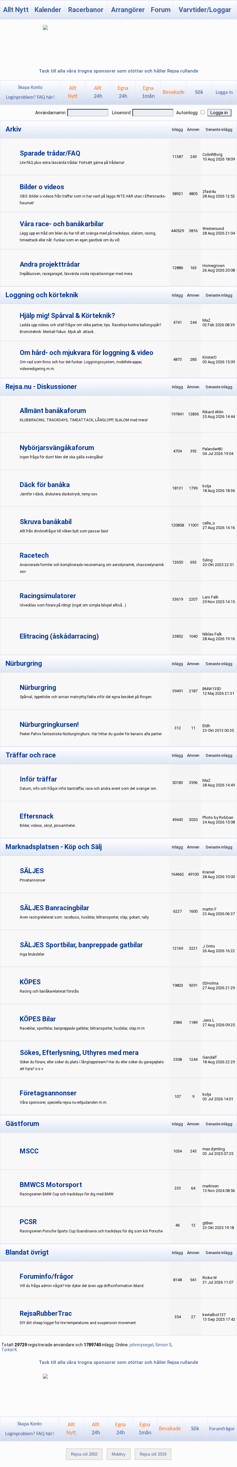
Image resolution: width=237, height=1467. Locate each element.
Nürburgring (38, 687)
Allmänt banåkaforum (53, 411)
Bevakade (174, 92)
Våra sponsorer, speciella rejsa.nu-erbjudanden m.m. (63, 1102)
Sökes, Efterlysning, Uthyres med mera (79, 1052)
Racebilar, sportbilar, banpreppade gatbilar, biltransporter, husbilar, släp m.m (82, 1028)
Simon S (163, 1344)
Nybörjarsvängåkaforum (57, 448)
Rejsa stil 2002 (84, 1454)
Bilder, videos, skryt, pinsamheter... (48, 825)
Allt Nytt (16, 10)
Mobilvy (119, 1454)
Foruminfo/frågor (46, 1276)
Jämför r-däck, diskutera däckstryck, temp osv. (59, 494)
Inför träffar (38, 779)
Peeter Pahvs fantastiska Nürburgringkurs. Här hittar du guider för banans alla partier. (91, 734)
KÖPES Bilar (38, 1019)
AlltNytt (72, 92)
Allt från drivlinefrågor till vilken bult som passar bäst (64, 531)
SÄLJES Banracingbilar (54, 908)
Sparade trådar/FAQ (50, 153)
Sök (199, 92)
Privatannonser (32, 880)
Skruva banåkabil (46, 522)
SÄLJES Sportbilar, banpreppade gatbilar (81, 945)
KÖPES (30, 982)
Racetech (34, 555)
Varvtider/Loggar (205, 10)
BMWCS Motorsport (51, 1185)
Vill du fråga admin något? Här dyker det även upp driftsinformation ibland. (82, 1286)
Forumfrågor (222, 1429)
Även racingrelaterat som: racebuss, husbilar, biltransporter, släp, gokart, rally (84, 917)
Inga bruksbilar (32, 954)
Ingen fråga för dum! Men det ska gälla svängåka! (61, 457)
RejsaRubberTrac (46, 1313)
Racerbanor (85, 10)
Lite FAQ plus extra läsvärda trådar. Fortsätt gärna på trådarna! (72, 162)
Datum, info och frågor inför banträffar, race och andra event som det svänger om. (88, 788)
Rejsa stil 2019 (153, 1454)
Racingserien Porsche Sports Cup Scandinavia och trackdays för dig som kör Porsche (91, 1231)
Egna (123, 92)
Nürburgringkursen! (49, 724)
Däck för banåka (45, 485)
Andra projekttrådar (50, 264)
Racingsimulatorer (48, 596)
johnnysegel (141, 1344)
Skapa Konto (30, 87)
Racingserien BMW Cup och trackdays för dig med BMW (67, 1194)
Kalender (48, 10)
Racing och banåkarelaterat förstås (49, 991)
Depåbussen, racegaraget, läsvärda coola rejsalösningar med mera (76, 274)
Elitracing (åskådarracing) (59, 636)
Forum (161, 10)
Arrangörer (128, 10)
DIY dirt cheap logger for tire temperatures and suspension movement (78, 1323)
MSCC (29, 1151)
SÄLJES (32, 871)
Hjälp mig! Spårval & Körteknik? (67, 315)
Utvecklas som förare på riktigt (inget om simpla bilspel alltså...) (73, 605)
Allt (98, 92)
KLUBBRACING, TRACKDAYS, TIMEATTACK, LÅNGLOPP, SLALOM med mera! (84, 420)
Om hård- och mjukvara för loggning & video (86, 352)
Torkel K (9, 1349)
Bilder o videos (42, 187)
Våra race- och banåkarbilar (62, 224)
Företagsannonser (48, 1093)
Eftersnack (37, 816)
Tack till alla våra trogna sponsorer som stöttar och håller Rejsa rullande (118, 71)
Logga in (224, 92)
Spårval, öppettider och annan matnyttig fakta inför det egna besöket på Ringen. (86, 697)
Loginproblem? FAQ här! (30, 97)
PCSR (28, 1222)
